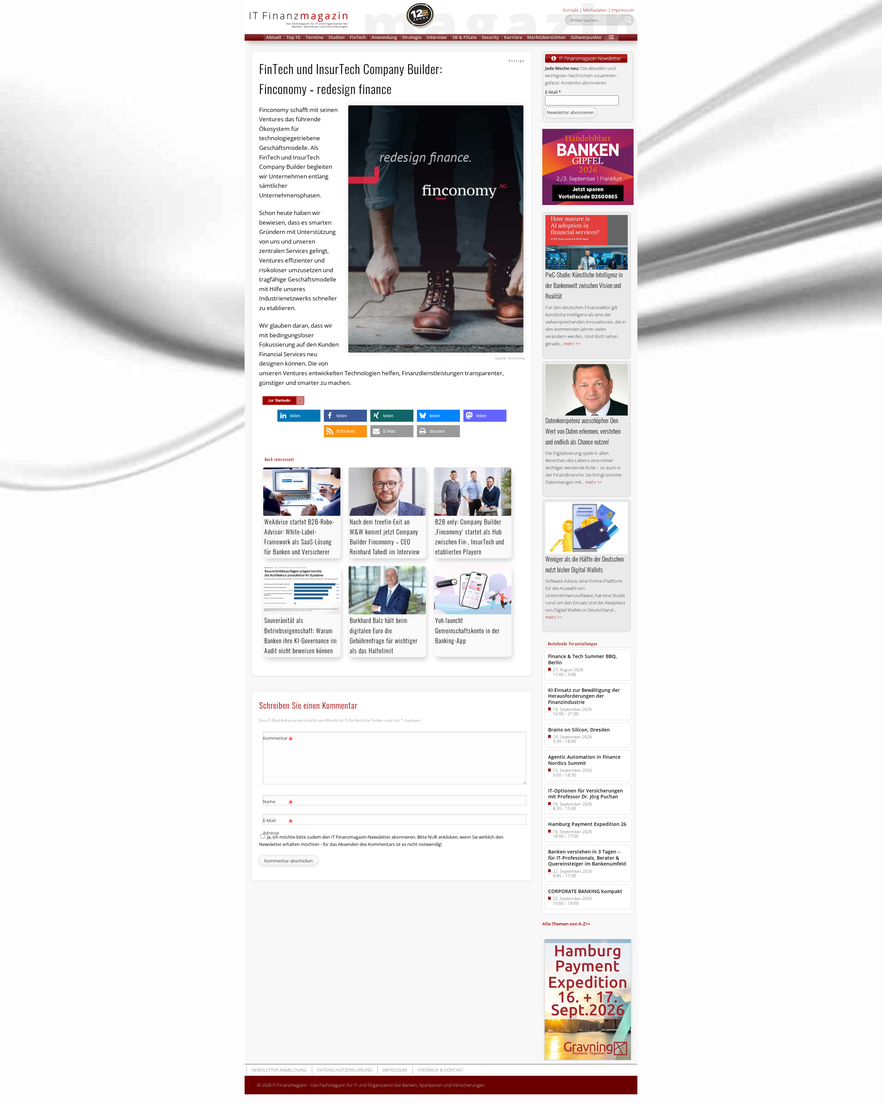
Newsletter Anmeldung (279, 1070)
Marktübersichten (546, 37)
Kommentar (278, 739)
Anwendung (384, 37)
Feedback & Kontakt (441, 1070)
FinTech (358, 37)
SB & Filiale (464, 37)
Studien (336, 37)
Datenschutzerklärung (344, 1070)
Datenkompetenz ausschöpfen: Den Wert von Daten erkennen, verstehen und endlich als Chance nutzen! (583, 431)
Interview (437, 37)
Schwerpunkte (586, 37)
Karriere (513, 37)
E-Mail (553, 92)
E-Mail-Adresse (278, 826)
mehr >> (572, 343)
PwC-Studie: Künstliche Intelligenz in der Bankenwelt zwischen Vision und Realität (584, 285)
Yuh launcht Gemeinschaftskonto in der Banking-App (467, 630)
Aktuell (273, 37)
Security (490, 37)
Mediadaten (595, 10)
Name (278, 802)
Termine (314, 37)
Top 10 (293, 37)
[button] (611, 37)
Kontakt (570, 10)
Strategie (411, 37)
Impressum (623, 10)
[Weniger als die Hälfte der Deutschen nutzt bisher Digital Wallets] (586, 528)
